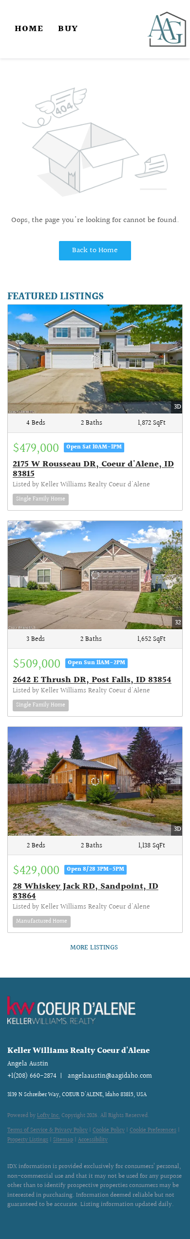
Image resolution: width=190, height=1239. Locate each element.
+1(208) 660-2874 (32, 1076)
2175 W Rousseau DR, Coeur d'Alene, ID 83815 (93, 469)
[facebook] (12, 1219)
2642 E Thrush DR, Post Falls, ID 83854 (92, 680)
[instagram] (32, 1219)
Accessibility (93, 1140)
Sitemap (63, 1140)
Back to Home (95, 250)
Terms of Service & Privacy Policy (47, 1130)
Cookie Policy (109, 1130)
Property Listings (27, 1140)
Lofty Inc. (48, 1115)
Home (29, 29)
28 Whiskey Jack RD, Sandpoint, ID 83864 (85, 891)
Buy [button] (67, 29)
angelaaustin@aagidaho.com (110, 1076)
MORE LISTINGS (94, 948)
